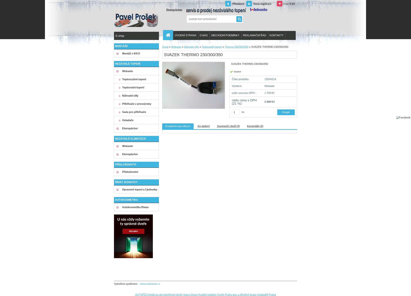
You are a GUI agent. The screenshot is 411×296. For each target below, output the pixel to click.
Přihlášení (238, 4)
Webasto (176, 47)
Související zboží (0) (228, 126)
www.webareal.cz (150, 284)
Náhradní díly (191, 47)
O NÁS (204, 35)
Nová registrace (262, 4)
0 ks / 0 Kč (289, 4)
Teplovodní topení (212, 47)
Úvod (165, 47)
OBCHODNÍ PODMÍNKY (225, 35)
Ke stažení (204, 126)
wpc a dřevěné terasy (244, 294)
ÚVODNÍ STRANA (185, 35)
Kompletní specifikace (177, 126)
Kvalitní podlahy (207, 294)
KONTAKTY (277, 35)
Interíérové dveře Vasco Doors (180, 294)
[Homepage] (169, 35)
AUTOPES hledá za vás (149, 294)
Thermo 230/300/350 (237, 47)
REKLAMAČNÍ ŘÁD (254, 35)
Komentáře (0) (255, 126)
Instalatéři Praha (266, 294)
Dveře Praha (224, 294)
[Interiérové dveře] (133, 215)
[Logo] (136, 19)
